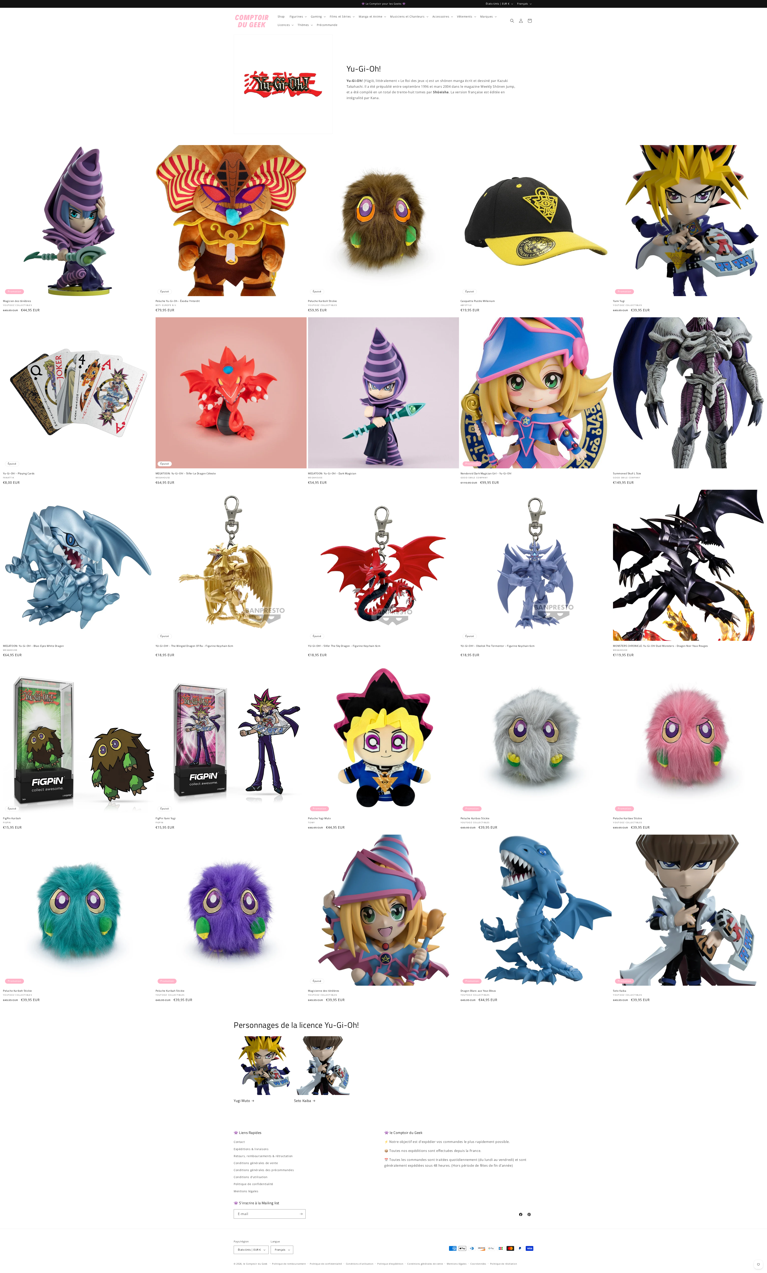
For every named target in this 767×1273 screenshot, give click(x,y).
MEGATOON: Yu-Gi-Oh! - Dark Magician (332, 473)
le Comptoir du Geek (255, 1263)
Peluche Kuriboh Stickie (322, 301)
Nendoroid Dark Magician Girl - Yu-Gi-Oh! (486, 473)
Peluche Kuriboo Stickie (475, 818)
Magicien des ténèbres (17, 301)
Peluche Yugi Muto (319, 818)
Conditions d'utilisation (250, 1177)
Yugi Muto (242, 1100)
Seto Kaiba (619, 990)
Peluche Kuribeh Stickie (17, 990)
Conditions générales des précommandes (264, 1170)
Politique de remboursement (289, 1263)
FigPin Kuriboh (12, 818)
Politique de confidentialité (253, 1184)
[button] (297, 16)
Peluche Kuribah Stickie (170, 990)
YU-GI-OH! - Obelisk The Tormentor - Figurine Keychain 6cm (498, 646)
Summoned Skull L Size (627, 473)
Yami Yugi (619, 301)
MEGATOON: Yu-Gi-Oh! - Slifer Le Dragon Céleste (186, 473)
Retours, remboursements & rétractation (263, 1156)
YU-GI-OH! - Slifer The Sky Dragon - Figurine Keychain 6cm (344, 646)
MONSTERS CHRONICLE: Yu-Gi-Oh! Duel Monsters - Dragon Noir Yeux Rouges (660, 646)
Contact (239, 1142)
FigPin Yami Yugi (166, 818)
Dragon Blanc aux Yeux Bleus (478, 990)
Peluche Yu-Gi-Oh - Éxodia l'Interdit (178, 301)
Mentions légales (246, 1191)
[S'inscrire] (301, 1214)
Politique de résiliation (503, 1263)
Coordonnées (478, 1263)
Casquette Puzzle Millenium (478, 301)
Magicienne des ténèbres (323, 990)
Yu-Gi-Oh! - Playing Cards (19, 473)
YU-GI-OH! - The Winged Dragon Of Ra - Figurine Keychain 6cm (194, 646)
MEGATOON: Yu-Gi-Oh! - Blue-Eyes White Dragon (33, 646)
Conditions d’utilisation (360, 1263)
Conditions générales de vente (256, 1163)
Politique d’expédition (390, 1263)
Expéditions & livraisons (251, 1149)
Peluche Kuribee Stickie (627, 818)
